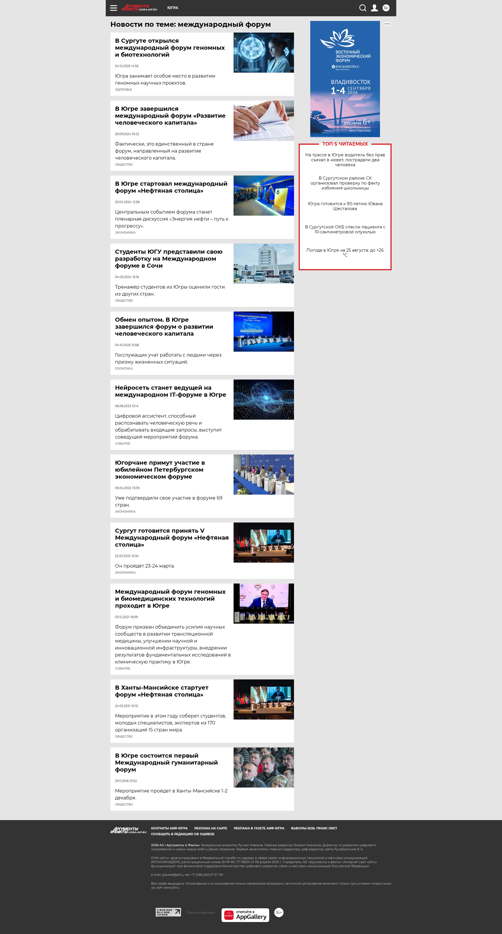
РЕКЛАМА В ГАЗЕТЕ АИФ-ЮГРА (259, 828)
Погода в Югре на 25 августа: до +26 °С (345, 253)
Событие (122, 443)
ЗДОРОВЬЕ (123, 89)
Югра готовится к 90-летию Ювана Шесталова (345, 206)
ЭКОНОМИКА (125, 232)
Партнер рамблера (201, 912)
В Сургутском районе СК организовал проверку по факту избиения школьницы (345, 183)
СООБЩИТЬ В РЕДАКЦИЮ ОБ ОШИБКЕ (182, 834)
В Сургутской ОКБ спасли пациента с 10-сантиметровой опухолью (345, 230)
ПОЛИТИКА (124, 368)
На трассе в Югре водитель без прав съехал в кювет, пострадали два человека (345, 160)
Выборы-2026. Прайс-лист (314, 828)
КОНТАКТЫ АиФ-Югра (169, 828)
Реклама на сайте (210, 828)
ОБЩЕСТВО (124, 164)
